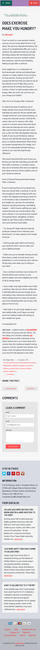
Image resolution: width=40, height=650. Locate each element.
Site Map (32, 635)
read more (18, 539)
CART (35, 3)
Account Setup (10, 635)
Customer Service (29, 629)
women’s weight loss (10, 371)
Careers (7, 629)
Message (9, 430)
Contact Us (14, 632)
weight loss (15, 365)
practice (33, 362)
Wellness (6, 368)
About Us (26, 632)
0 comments (10, 374)
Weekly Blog (7, 365)
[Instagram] (22, 473)
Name (8, 412)
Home (6, 14)
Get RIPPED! (32, 330)
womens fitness (14, 368)
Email (7, 421)
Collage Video (19, 643)
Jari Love (9, 35)
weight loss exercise (26, 365)
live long (12, 362)
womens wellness (25, 368)
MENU (7, 3)
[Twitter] (4, 473)
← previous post (10, 388)
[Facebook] (8, 473)
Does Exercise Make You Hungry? (17, 16)
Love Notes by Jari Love (18, 14)
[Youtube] (18, 473)
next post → (31, 388)
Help (16, 629)
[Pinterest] (13, 473)
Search (22, 635)
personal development (22, 362)
